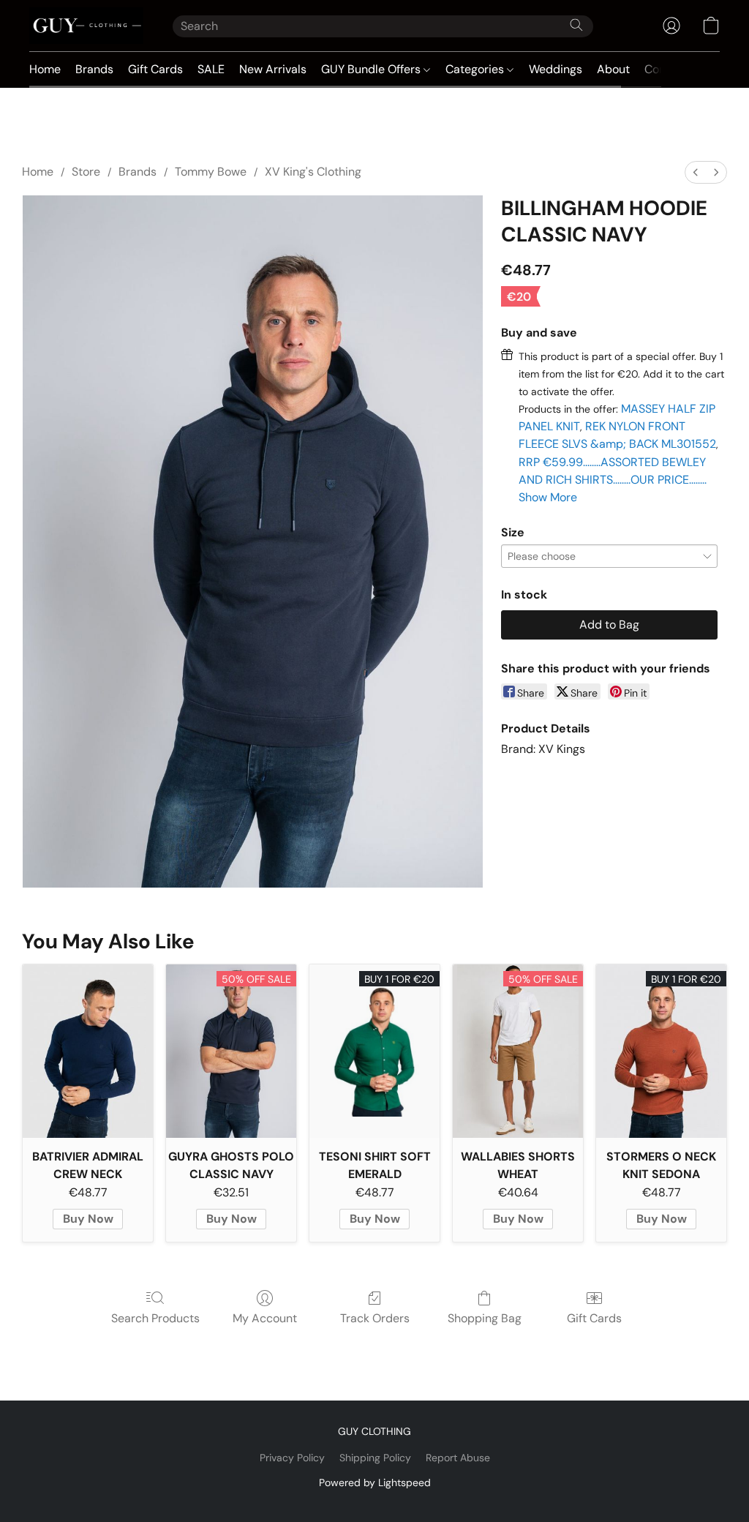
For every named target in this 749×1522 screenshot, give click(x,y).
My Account (265, 1318)
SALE (211, 69)
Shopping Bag (485, 1318)
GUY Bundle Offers (372, 69)
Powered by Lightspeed (375, 1482)
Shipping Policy (375, 1457)
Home (45, 69)
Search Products (155, 1318)
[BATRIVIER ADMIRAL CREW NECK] (88, 1051)
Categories (476, 69)
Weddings (555, 69)
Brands (94, 69)
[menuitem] (695, 172)
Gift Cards (155, 69)
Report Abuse (458, 1457)
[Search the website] (576, 25)
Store (86, 171)
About (613, 69)
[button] (86, 25)
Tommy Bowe (210, 171)
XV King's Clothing (313, 171)
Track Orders (375, 1318)
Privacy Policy (292, 1457)
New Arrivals (272, 69)
